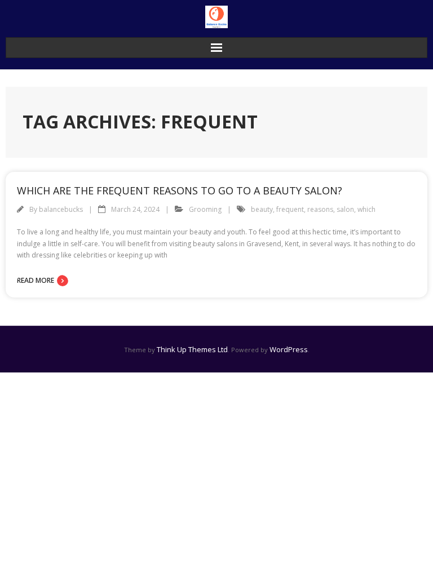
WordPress (288, 349)
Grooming (205, 209)
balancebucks (61, 209)
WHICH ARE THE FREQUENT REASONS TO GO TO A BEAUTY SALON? (179, 190)
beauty (262, 209)
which (366, 209)
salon (345, 209)
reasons (320, 209)
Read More (35, 280)
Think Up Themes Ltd (192, 349)
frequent (290, 209)
